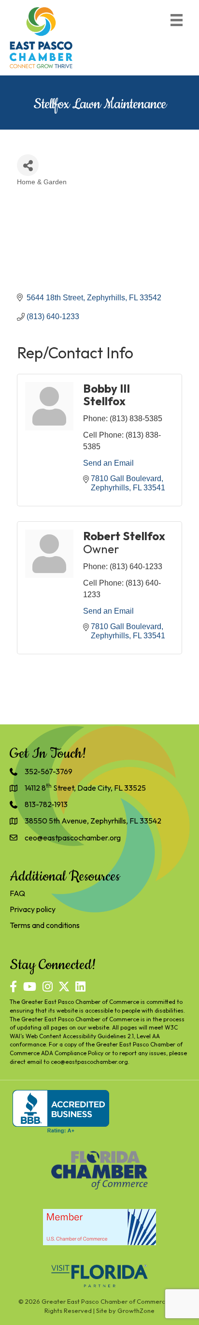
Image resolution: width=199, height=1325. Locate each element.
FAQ (17, 893)
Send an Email (108, 463)
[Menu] (176, 20)
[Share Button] (28, 165)
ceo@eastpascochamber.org (89, 1061)
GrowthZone (136, 1310)
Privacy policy (33, 909)
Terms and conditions (45, 925)
